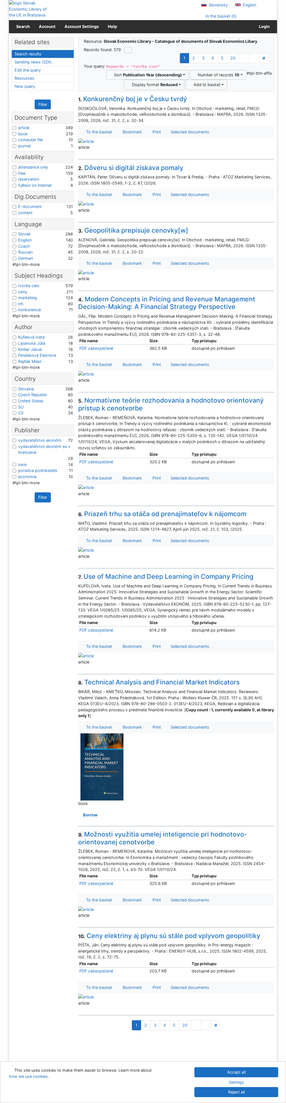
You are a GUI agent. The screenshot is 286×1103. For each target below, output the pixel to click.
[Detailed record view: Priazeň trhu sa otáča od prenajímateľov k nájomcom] (86, 549)
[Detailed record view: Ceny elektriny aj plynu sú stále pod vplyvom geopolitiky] (86, 996)
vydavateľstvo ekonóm (39, 440)
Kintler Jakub (30, 349)
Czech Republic (32, 394)
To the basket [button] (98, 131)
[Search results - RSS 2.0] (128, 50)
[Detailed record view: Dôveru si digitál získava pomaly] (86, 203)
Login (263, 26)
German (25, 258)
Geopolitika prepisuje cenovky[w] (133, 230)
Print (155, 131)
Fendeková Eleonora (37, 355)
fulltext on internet (35, 185)
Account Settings (82, 26)
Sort (147, 74)
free (21, 173)
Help (112, 26)
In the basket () (220, 16)
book (23, 133)
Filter (42, 104)
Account (47, 26)
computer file (30, 139)
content (25, 212)
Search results (28, 53)
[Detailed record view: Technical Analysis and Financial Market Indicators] (102, 766)
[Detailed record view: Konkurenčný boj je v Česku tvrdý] (86, 141)
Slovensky (218, 5)
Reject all (236, 1092)
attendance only (33, 167)
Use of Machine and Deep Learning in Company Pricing (166, 576)
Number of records (217, 74)
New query (25, 86)
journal (24, 145)
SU (21, 407)
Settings (236, 1082)
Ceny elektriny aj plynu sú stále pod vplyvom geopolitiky (169, 936)
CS (20, 412)
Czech (24, 246)
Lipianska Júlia (31, 343)
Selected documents (189, 131)
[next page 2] (244, 58)
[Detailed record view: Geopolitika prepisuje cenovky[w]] (86, 272)
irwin (22, 464)
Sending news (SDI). (33, 62)
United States (31, 400)
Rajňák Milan (29, 361)
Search (23, 26)
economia (27, 476)
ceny (22, 291)
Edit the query (28, 70)
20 (232, 58)
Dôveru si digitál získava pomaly (130, 168)
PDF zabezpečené (96, 348)
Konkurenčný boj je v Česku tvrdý (132, 99)
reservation (28, 179)
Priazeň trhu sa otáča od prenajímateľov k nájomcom (162, 514)
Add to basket (205, 84)
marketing (27, 297)
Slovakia (26, 388)
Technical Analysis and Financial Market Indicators (159, 682)
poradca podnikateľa (37, 470)
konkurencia (29, 309)
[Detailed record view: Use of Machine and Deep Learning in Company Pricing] (86, 655)
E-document (30, 206)
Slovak (24, 234)
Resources (24, 78)
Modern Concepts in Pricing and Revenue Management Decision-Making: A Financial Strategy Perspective (167, 303)
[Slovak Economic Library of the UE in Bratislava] (28, 9)
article (23, 127)
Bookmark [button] (131, 131)
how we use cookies (28, 1076)
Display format (154, 84)
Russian (25, 252)
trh (20, 303)
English (249, 5)
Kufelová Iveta (31, 337)
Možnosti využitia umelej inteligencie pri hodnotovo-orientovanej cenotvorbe (162, 838)
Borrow (89, 815)
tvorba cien (28, 285)
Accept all (236, 1072)
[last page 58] (254, 58)
